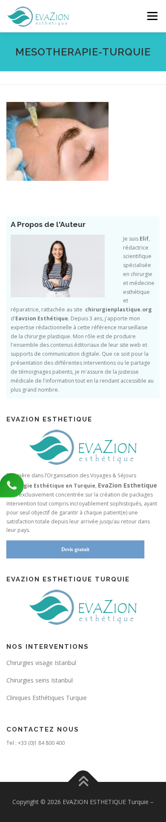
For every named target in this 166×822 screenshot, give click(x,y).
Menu (152, 16)
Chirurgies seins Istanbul (39, 680)
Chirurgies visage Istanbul (41, 663)
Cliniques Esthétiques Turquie (46, 698)
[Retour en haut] (83, 782)
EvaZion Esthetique (127, 485)
